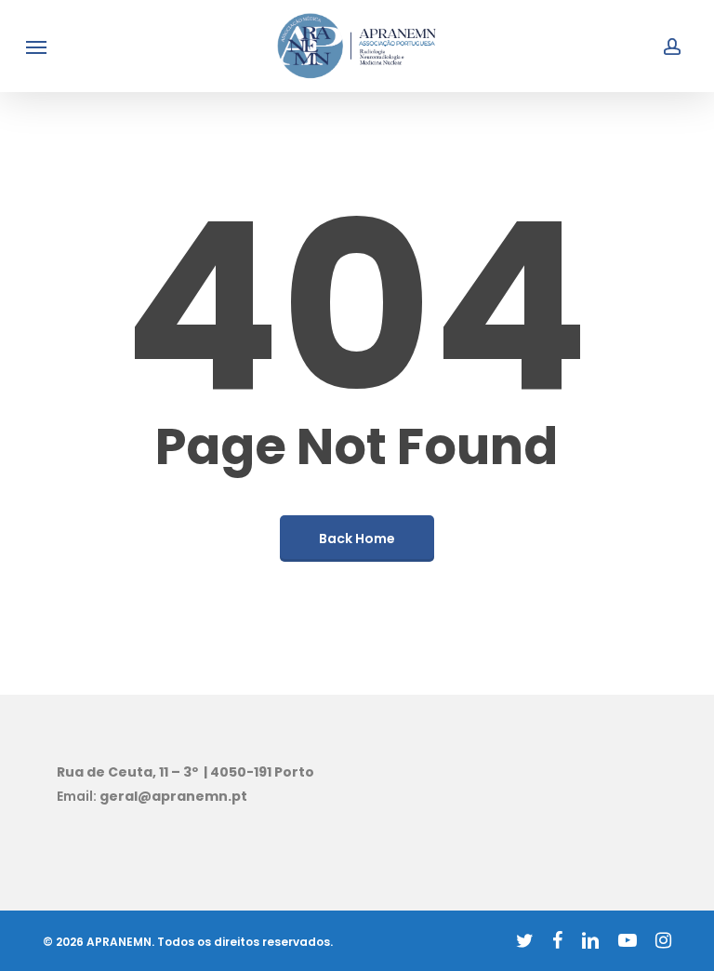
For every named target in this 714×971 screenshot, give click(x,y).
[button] (36, 46)
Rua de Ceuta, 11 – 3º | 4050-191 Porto (185, 772)
